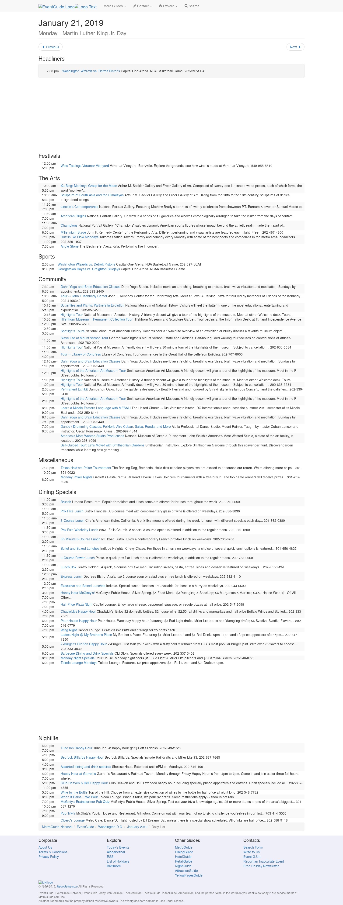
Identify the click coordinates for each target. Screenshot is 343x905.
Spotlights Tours (72, 330)
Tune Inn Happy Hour (76, 748)
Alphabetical (116, 852)
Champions (69, 225)
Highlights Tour (72, 314)
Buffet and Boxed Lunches (80, 548)
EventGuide (85, 826)
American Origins (73, 216)
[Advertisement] (171, 115)
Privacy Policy (48, 856)
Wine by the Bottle (74, 792)
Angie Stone (70, 246)
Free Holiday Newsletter (261, 866)
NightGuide (183, 866)
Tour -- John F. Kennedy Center (84, 296)
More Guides (114, 5)
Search (193, 5)
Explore (168, 5)
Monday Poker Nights (76, 477)
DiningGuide (184, 852)
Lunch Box (68, 567)
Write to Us (251, 852)
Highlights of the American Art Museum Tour (93, 370)
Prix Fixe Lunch (72, 511)
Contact (143, 5)
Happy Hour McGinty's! (78, 592)
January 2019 (137, 826)
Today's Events (118, 847)
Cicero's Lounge (73, 820)
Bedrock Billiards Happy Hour (82, 757)
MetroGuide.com (67, 886)
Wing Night (69, 630)
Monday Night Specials (77, 658)
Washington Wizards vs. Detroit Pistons (91, 71)
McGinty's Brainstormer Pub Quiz (85, 801)
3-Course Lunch (72, 520)
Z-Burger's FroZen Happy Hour (84, 644)
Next (294, 47)
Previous (52, 47)
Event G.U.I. (252, 856)
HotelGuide (183, 856)
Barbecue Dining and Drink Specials (87, 653)
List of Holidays (118, 861)
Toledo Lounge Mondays (79, 662)
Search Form (253, 847)
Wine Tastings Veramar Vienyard (85, 165)
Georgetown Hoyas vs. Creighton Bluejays (89, 268)
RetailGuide (183, 861)
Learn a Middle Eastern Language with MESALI (96, 407)
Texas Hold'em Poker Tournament (86, 467)
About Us (45, 847)
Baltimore (114, 866)
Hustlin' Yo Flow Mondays (79, 237)
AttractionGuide (186, 870)
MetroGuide (183, 847)
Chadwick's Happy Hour (78, 611)
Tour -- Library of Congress (81, 354)
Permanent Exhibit (74, 389)
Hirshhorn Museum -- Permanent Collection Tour (97, 319)
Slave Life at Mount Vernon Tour (84, 337)
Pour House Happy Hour (79, 620)
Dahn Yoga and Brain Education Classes (90, 286)
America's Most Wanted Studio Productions (92, 435)
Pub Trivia (68, 813)
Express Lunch (72, 576)
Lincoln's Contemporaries (79, 206)
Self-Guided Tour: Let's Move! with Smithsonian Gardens (102, 445)
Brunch (66, 501)
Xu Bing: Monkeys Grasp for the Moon (89, 185)
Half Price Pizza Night (76, 604)
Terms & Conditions (52, 852)
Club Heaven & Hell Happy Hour (84, 783)
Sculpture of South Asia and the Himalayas (92, 195)
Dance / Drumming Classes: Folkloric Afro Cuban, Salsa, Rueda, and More (116, 426)
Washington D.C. (110, 826)
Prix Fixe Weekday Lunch (79, 529)
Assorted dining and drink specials (86, 766)
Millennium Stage (73, 232)
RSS (110, 856)
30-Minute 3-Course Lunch (80, 539)
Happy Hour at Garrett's (78, 773)
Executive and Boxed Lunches (83, 585)
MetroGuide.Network (57, 826)
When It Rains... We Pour (79, 796)
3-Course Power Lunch (78, 557)
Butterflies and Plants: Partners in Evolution (92, 305)
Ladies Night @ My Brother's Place (86, 634)
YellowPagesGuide (189, 875)
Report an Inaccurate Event (263, 861)
